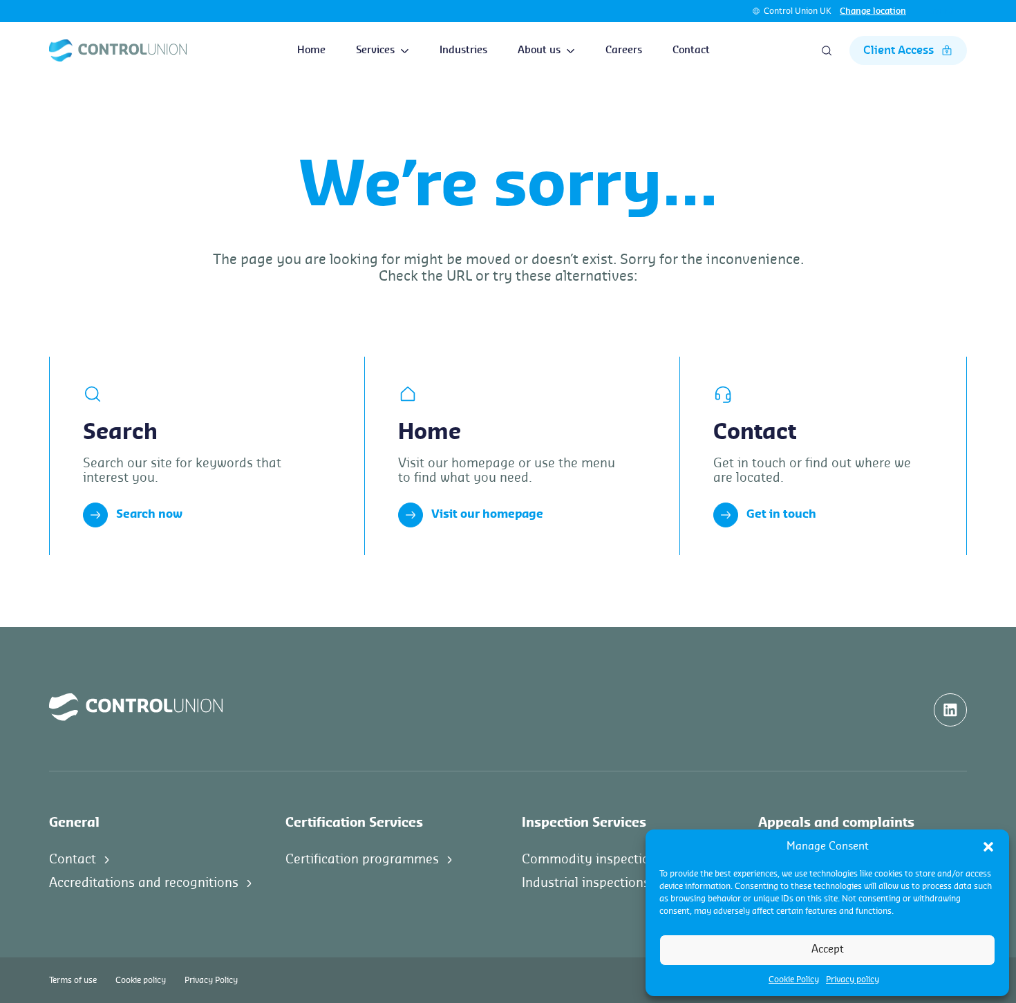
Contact (691, 50)
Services (375, 50)
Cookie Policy (794, 979)
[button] (988, 847)
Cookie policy (140, 980)
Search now (149, 514)
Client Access (898, 50)
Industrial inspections (586, 883)
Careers (623, 50)
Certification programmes (362, 859)
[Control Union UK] (118, 50)
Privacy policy (852, 979)
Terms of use (73, 980)
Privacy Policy (211, 980)
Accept (827, 949)
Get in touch (781, 514)
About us (539, 50)
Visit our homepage (487, 514)
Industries (463, 50)
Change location (873, 11)
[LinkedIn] (950, 710)
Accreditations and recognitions (143, 883)
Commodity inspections (593, 859)
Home (311, 50)
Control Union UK (797, 11)
